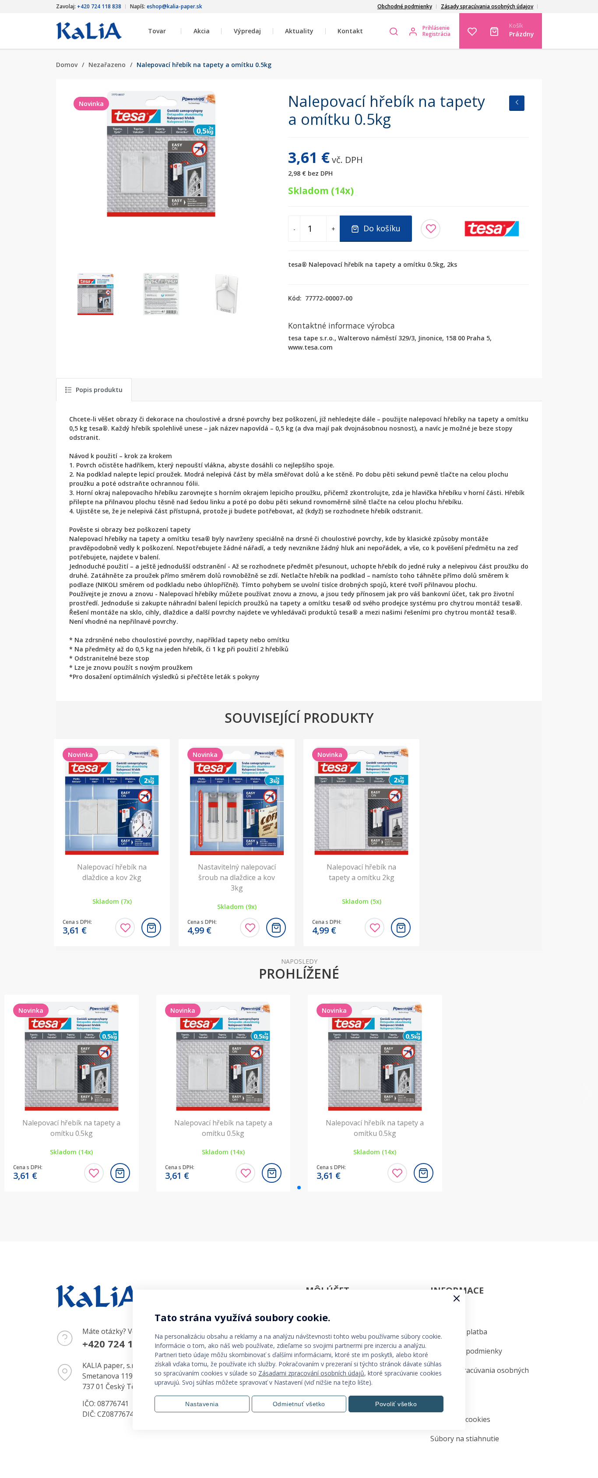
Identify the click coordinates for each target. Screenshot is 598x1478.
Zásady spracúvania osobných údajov (487, 6)
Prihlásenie (436, 28)
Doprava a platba (458, 1332)
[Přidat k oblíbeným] (430, 229)
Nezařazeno (107, 64)
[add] (151, 927)
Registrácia (436, 34)
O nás (439, 1400)
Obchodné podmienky (404, 6)
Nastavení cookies (460, 1419)
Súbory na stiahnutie (464, 1438)
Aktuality (299, 31)
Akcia (201, 31)
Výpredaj (247, 31)
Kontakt (350, 31)
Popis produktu (99, 389)
